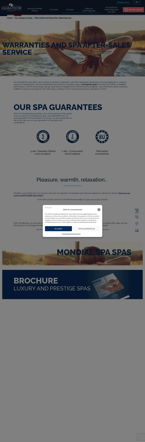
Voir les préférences (86, 229)
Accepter (58, 229)
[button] (99, 210)
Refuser (48, 208)
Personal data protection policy (71, 234)
